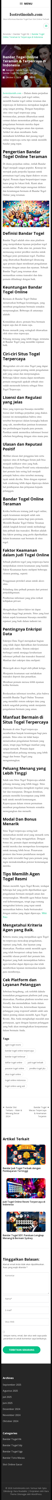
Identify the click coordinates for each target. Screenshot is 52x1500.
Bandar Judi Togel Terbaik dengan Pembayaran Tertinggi (22, 1170)
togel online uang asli (15, 1086)
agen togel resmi (13, 1044)
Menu (28, 3)
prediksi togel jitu (37, 1068)
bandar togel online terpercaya (19, 1050)
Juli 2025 (7, 1397)
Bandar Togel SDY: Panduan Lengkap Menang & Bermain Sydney (23, 1237)
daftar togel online (13, 1062)
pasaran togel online (14, 1068)
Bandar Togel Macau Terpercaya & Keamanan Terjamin (37, 1112)
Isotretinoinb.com (26, 14)
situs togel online (13, 1074)
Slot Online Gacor (12, 1464)
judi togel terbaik (35, 1062)
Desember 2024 (11, 1409)
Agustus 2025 (10, 1390)
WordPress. (36, 1494)
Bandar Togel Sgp (28, 73)
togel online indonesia (15, 1080)
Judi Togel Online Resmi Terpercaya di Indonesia (24, 1203)
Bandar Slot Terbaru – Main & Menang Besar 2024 (14, 1112)
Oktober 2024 (10, 1421)
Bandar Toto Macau (14, 1458)
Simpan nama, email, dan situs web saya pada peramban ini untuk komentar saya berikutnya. (25, 1337)
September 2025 (12, 1384)
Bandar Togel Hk (23, 70)
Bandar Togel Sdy (11, 73)
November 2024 (11, 1415)
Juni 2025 (8, 1403)
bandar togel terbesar (15, 1056)
